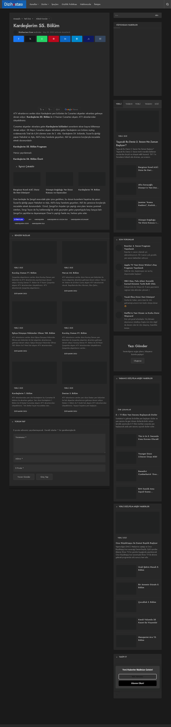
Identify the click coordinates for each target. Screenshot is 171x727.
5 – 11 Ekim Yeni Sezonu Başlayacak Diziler (136, 414)
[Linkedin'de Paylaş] (65, 39)
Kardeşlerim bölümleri (57, 126)
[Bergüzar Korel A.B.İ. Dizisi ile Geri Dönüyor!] (26, 179)
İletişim (97, 4)
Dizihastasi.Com (26, 32)
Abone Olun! (137, 683)
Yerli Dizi (18, 268)
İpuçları (55, 4)
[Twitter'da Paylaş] (30, 39)
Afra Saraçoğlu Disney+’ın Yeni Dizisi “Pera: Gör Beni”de (148, 187)
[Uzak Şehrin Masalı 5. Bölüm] (126, 571)
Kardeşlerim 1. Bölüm (22, 393)
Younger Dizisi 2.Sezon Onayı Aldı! (147, 455)
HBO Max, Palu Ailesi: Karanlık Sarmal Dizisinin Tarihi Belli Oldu (140, 282)
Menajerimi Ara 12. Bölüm (147, 639)
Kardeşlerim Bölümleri (79, 220)
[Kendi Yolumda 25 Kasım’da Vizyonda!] (126, 624)
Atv (30, 220)
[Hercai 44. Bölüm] (84, 252)
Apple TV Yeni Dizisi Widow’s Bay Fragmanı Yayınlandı (140, 266)
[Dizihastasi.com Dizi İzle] (14, 4)
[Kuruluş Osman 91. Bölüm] (84, 312)
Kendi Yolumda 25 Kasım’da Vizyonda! (147, 621)
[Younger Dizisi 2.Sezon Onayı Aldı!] (126, 458)
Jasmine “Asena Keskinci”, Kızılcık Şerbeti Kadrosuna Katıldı (147, 206)
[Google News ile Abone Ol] (71, 109)
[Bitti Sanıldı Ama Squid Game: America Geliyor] (126, 493)
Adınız (19, 458)
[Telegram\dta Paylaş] (77, 39)
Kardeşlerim (39, 220)
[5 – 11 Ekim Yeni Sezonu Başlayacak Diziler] (138, 395)
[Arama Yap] (167, 4)
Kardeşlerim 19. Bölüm (89, 189)
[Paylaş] (88, 39)
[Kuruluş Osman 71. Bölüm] (34, 252)
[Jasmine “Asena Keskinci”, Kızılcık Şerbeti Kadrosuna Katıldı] (126, 206)
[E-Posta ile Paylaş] (100, 39)
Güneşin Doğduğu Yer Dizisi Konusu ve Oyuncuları (59, 191)
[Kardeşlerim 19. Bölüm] (92, 179)
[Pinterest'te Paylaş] (53, 39)
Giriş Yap (44, 476)
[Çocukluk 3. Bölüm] (126, 606)
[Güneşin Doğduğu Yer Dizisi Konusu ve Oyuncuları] (59, 179)
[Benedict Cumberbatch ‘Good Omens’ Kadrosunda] (126, 475)
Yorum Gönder (24, 476)
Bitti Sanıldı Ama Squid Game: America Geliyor (146, 491)
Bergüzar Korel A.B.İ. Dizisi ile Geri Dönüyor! (26, 191)
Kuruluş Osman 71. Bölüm (24, 273)
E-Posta (19, 468)
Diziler (44, 4)
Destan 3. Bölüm (70, 393)
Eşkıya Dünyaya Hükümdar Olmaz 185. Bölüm (33, 333)
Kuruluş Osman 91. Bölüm (74, 333)
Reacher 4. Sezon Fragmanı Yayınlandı (137, 247)
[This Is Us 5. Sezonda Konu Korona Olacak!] (126, 440)
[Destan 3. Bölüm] (84, 373)
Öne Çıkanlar (124, 409)
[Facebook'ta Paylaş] (18, 39)
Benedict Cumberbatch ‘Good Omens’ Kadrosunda (148, 474)
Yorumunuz (20, 437)
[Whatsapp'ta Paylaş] (42, 39)
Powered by (118, 693)
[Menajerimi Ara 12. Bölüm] (126, 641)
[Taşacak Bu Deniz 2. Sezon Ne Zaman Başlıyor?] (137, 121)
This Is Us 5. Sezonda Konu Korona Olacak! (148, 438)
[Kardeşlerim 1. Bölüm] (34, 373)
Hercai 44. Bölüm (70, 273)
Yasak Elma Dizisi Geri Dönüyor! (139, 296)
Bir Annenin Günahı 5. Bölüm (148, 586)
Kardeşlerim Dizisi (22, 224)
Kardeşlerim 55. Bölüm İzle (57, 220)
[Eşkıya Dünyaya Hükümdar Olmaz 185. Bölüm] (34, 312)
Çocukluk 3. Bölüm (147, 602)
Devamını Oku (20, 293)
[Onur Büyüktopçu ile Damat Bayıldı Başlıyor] (138, 523)
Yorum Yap (20, 421)
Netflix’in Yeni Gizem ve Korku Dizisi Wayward (141, 314)
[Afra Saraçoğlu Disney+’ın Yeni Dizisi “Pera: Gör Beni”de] (126, 189)
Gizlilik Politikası (69, 4)
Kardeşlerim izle (38, 224)
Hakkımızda (85, 4)
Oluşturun (137, 360)
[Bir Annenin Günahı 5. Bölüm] (126, 589)
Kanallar (33, 4)
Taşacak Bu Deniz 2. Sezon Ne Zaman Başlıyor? (137, 143)
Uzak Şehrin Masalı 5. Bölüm (148, 568)
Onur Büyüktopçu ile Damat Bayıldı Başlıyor (137, 543)
